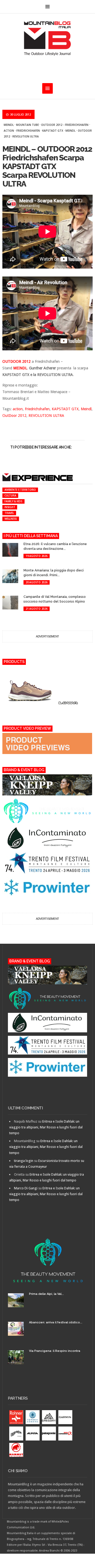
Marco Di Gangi (25, 1188)
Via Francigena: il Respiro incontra (54, 1351)
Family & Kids (13, 501)
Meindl (9, 125)
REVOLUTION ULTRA (25, 136)
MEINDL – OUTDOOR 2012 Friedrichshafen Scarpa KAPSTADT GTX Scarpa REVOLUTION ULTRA (47, 166)
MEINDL (20, 368)
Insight (9, 507)
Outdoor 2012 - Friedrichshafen (64, 125)
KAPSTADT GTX (52, 130)
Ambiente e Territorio (20, 490)
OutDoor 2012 (14, 415)
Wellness (10, 519)
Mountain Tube (27, 125)
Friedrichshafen (28, 130)
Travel (9, 513)
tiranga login (23, 1161)
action (9, 130)
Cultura (10, 495)
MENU (47, 6)
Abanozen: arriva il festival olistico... (55, 1322)
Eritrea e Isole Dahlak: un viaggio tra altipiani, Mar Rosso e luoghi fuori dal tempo (46, 1127)
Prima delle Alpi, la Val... (46, 1294)
